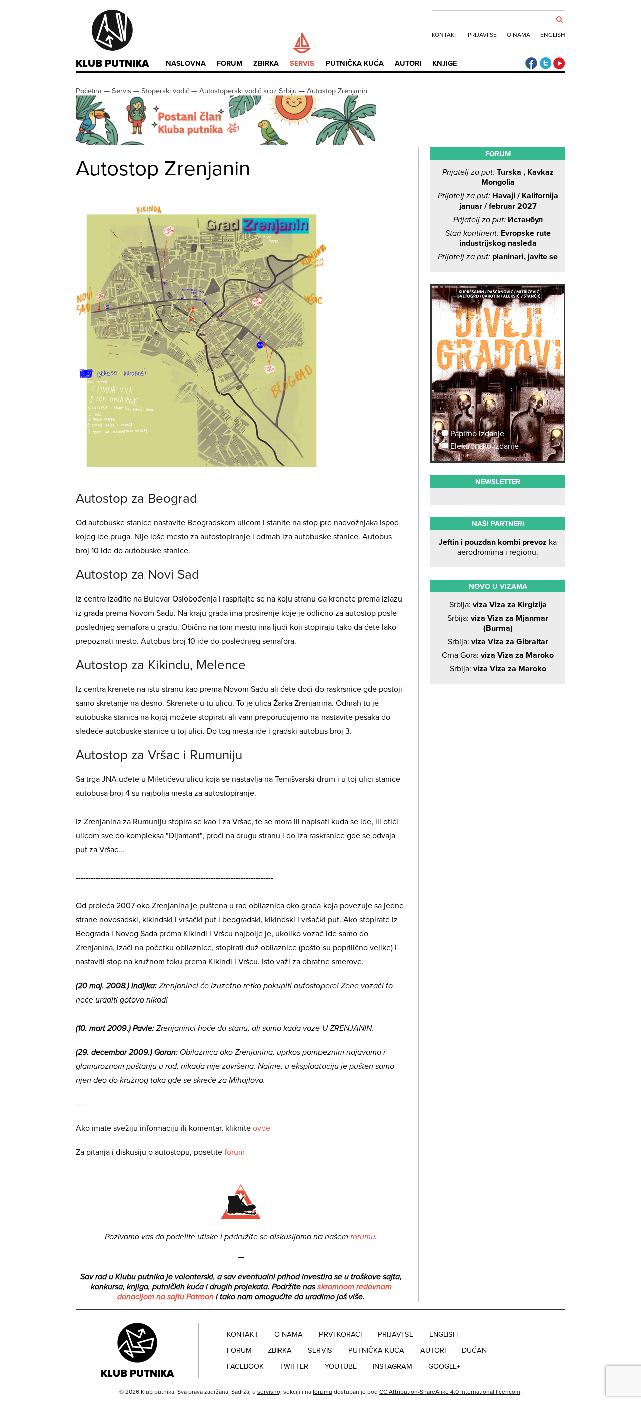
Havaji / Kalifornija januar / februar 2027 (498, 201)
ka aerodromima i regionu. (498, 547)
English (552, 34)
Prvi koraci (340, 1334)
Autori (408, 63)
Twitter (294, 1366)
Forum (229, 63)
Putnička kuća (355, 63)
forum (234, 1152)
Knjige (444, 63)
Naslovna (186, 63)
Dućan (474, 1350)
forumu (362, 1237)
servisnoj (269, 1391)
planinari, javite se (498, 257)
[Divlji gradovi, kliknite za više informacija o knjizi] (498, 322)
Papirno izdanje (476, 434)
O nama (518, 34)
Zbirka (266, 63)
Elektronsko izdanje (483, 446)
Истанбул (498, 220)
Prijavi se (482, 34)
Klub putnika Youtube (559, 63)
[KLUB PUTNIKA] (138, 1350)
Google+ (444, 1366)
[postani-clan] (226, 143)
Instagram (392, 1366)
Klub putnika (112, 64)
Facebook (245, 1366)
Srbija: (498, 604)
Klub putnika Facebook (531, 63)
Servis (302, 63)
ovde (261, 1128)
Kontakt (445, 34)
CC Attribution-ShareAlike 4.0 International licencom (449, 1391)
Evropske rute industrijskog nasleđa (498, 238)
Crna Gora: (498, 655)
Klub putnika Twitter (545, 63)
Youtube (341, 1366)
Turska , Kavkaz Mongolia (498, 177)
